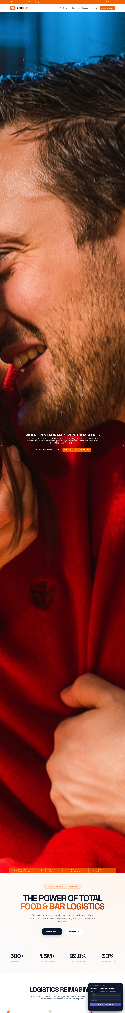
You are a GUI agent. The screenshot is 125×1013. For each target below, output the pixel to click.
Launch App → (52, 931)
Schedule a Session (107, 8)
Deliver (29, 2)
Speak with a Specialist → (105, 1004)
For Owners (22, 2)
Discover (13, 2)
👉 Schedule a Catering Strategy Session (77, 450)
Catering (36, 2)
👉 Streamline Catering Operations (45, 450)
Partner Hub (74, 931)
